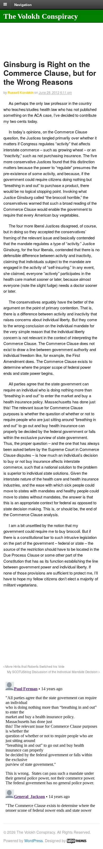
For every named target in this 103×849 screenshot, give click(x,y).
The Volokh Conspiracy (40, 16)
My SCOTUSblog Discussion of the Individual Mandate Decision (53, 672)
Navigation (23, 4)
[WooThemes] (76, 840)
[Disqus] (51, 746)
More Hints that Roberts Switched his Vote (34, 666)
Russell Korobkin (21, 92)
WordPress (33, 840)
